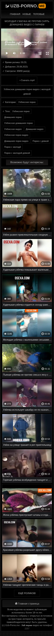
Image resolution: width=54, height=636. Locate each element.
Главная (15, 14)
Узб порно (27, 625)
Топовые (39, 14)
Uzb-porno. (27, 5)
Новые (26, 14)
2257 (27, 628)
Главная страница (28, 603)
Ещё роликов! (27, 593)
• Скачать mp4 (27, 80)
